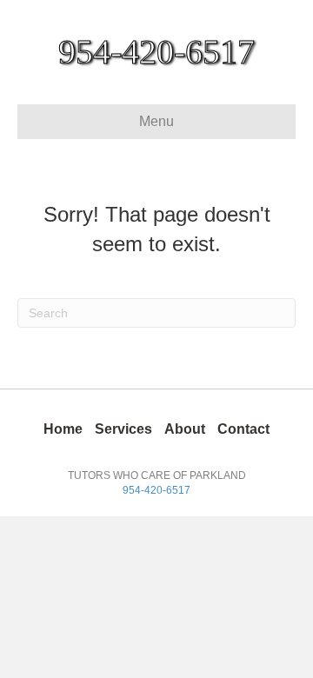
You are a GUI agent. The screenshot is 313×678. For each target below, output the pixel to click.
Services (123, 429)
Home (63, 429)
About (184, 429)
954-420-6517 (156, 490)
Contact (243, 429)
